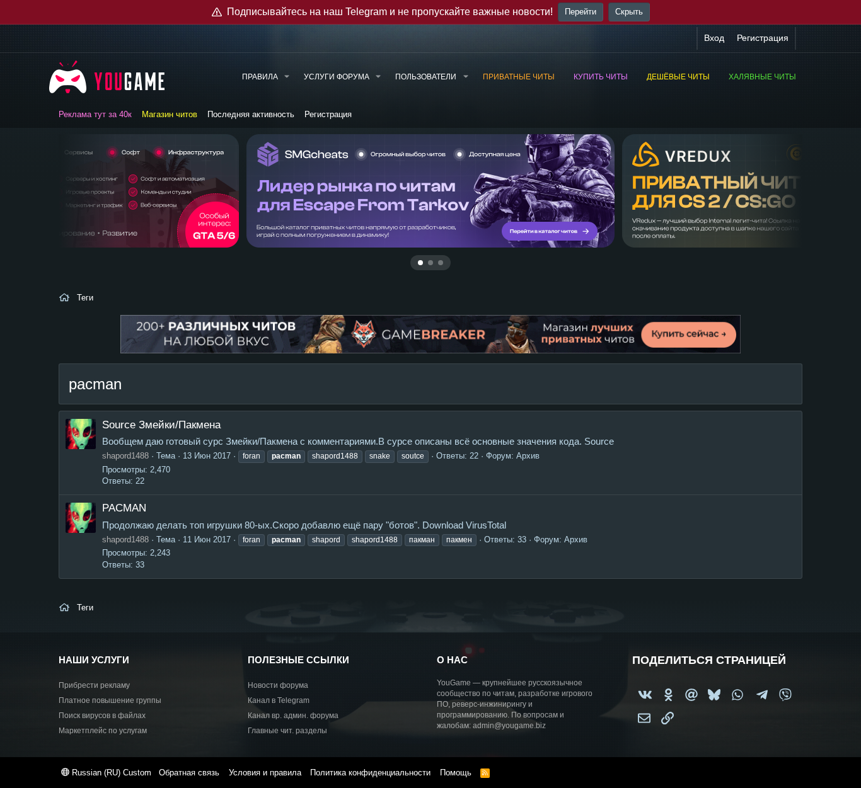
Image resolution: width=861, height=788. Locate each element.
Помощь (455, 772)
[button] (286, 77)
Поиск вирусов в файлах (102, 715)
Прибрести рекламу (94, 685)
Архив (528, 455)
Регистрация (328, 114)
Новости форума (278, 685)
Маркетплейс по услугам (103, 730)
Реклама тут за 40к (95, 114)
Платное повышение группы (110, 700)
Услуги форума (336, 76)
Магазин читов (169, 114)
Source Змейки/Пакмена (161, 425)
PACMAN (124, 508)
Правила (260, 76)
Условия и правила (265, 772)
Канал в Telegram (278, 700)
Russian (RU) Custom (110, 772)
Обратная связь (189, 772)
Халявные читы (762, 76)
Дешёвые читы (678, 76)
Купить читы (601, 76)
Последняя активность (250, 114)
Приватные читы (519, 76)
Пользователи (425, 76)
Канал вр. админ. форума (293, 715)
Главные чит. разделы (287, 730)
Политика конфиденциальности (370, 772)
